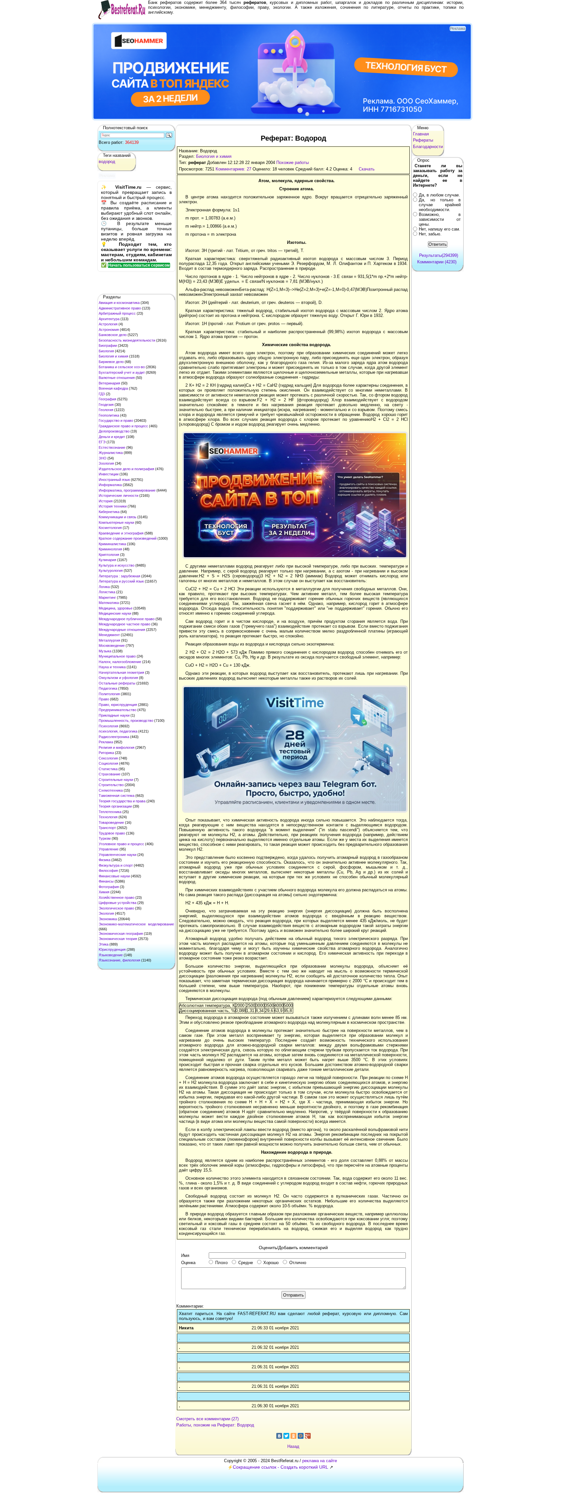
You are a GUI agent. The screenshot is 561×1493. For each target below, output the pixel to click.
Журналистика (111, 453)
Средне (245, 1262)
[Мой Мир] (301, 1436)
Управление (108, 849)
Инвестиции (108, 474)
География (107, 399)
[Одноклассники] (293, 1436)
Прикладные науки (114, 715)
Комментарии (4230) (436, 261)
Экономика (108, 919)
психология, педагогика (118, 731)
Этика (103, 944)
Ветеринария (109, 383)
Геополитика (109, 415)
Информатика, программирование (127, 490)
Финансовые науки (114, 876)
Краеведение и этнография (121, 533)
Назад (293, 1446)
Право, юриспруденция (118, 705)
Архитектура (109, 319)
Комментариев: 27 (233, 169)
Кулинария (107, 560)
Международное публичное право (127, 619)
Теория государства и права (122, 801)
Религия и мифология (116, 747)
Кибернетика (109, 512)
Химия (104, 892)
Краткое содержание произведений (127, 538)
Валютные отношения (117, 378)
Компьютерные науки (116, 522)
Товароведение (111, 822)
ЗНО (102, 458)
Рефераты (423, 140)
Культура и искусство (116, 565)
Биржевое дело (111, 362)
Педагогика (108, 688)
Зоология (106, 463)
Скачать (367, 169)
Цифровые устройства (117, 903)
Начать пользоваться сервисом (139, 265)
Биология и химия (113, 356)
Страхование (109, 774)
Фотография (109, 887)
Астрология (108, 324)
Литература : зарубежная (119, 576)
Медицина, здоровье (115, 608)
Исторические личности (118, 495)
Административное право (120, 308)
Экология (106, 913)
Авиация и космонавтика (119, 303)
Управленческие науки (117, 855)
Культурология (111, 570)
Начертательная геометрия (121, 672)
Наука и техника (112, 667)
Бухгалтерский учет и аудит (122, 372)
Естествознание (112, 447)
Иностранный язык (114, 480)
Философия (108, 870)
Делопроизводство (114, 431)
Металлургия (109, 640)
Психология (108, 726)
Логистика (107, 592)
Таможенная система (116, 795)
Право (104, 699)
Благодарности (428, 146)
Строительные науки (116, 780)
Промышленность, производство (126, 720)
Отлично (297, 1262)
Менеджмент (109, 635)
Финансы (106, 881)
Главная (421, 134)
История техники (113, 506)
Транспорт (107, 828)
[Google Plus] (308, 1436)
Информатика (110, 485)
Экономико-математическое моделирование (136, 924)
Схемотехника (111, 790)
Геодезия (106, 405)
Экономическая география (121, 933)
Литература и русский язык (121, 581)
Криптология (109, 555)
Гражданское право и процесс (123, 426)
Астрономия (109, 330)
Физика (104, 860)
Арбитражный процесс (117, 313)
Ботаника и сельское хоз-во (122, 367)
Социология (108, 763)
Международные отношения (122, 630)
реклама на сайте (319, 1460)
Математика (109, 603)
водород (107, 161)
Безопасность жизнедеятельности (127, 340)
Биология (106, 351)
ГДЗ (102, 394)
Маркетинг (107, 597)
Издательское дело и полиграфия (126, 469)
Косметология (110, 528)
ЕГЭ (102, 442)
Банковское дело (113, 335)
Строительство (111, 785)
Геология (106, 410)
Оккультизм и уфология (118, 678)
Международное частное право (124, 624)
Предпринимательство (117, 710)
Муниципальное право (117, 656)
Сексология (108, 758)
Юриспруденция (112, 949)
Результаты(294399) (438, 255)
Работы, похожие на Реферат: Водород (215, 1425)
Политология (109, 694)
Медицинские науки (115, 613)
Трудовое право (112, 833)
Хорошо (271, 1262)
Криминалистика (112, 544)
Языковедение (111, 955)
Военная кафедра (113, 388)
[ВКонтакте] (279, 1436)
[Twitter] (286, 1436)
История (106, 501)
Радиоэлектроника (114, 737)
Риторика (106, 753)
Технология (108, 817)
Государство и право (116, 420)
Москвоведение (112, 645)
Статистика (108, 769)
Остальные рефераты (117, 683)
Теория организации (115, 806)
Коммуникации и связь (117, 517)
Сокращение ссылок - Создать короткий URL (280, 1467)
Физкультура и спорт (116, 865)
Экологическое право (116, 908)
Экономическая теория (118, 939)
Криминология (110, 549)
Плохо (221, 1262)
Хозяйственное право (116, 897)
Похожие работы (292, 162)
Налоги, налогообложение (120, 662)
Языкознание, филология (119, 960)
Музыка (105, 651)
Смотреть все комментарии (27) (207, 1418)
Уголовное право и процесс (121, 844)
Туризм (105, 838)
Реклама (106, 742)
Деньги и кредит (112, 437)
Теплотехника (110, 812)
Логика (104, 587)
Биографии (108, 345)
